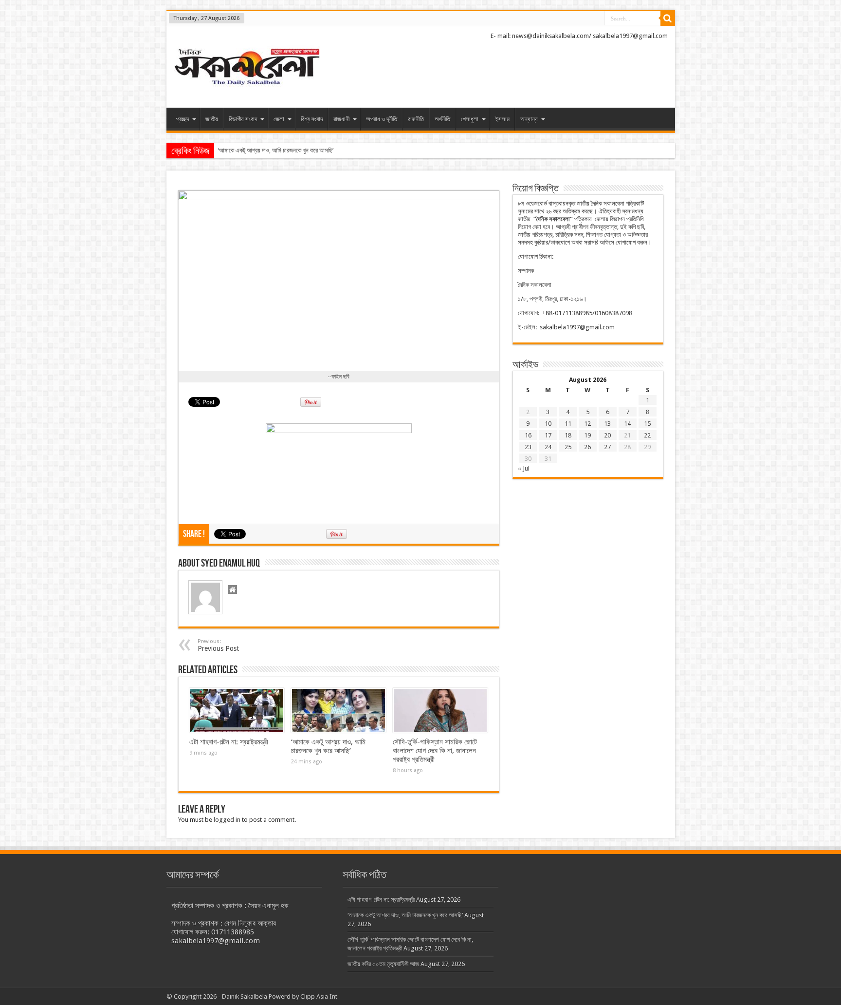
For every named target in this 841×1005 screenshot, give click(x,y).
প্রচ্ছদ (182, 119)
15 (647, 423)
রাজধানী (341, 119)
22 (647, 435)
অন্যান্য (529, 119)
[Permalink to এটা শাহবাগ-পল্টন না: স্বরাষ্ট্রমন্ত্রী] (236, 710)
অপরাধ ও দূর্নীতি (381, 119)
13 (607, 423)
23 (528, 447)
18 (568, 435)
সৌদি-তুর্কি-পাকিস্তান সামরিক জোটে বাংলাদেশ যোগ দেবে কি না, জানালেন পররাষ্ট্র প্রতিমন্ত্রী (435, 751)
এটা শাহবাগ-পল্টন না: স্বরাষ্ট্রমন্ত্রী (228, 742)
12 (587, 423)
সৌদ (222, 150)
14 (627, 423)
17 (548, 435)
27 (607, 447)
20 (607, 435)
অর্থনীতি (442, 119)
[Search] (667, 18)
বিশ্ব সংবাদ (312, 119)
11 (568, 423)
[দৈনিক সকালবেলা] (247, 67)
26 (587, 447)
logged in (227, 819)
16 (528, 435)
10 (548, 423)
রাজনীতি (416, 119)
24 (548, 447)
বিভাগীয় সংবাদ (243, 119)
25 (568, 447)
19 (587, 435)
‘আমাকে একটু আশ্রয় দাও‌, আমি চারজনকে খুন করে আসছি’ (328, 746)
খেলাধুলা (469, 119)
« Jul (524, 468)
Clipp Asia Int (318, 996)
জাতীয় (211, 119)
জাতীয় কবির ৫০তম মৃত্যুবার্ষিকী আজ (383, 963)
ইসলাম (502, 119)
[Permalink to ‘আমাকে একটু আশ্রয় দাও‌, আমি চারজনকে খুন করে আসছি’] (338, 710)
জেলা (279, 119)
